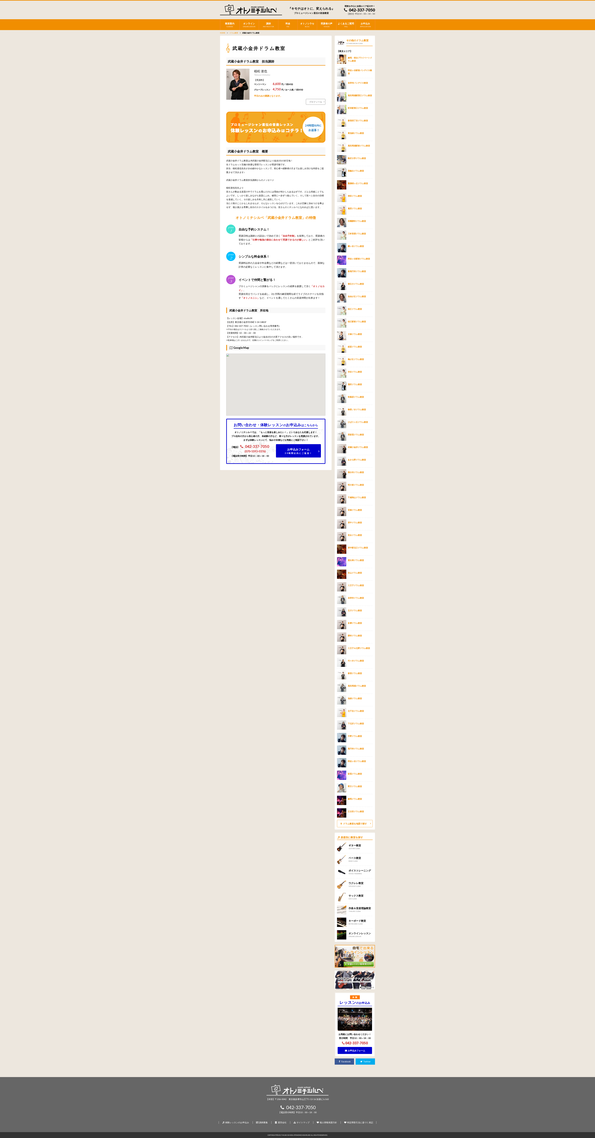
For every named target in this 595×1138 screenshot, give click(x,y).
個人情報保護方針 (328, 1122)
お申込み (365, 24)
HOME (222, 33)
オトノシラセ (307, 24)
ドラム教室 (233, 33)
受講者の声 (326, 24)
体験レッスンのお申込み (237, 1122)
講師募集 (263, 1122)
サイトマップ (303, 1122)
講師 (268, 24)
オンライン (249, 24)
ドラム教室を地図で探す (355, 823)
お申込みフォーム (298, 451)
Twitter (367, 1061)
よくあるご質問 (346, 24)
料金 (288, 24)
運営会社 (281, 1122)
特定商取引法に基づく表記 (360, 1122)
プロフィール (315, 101)
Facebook (346, 1061)
